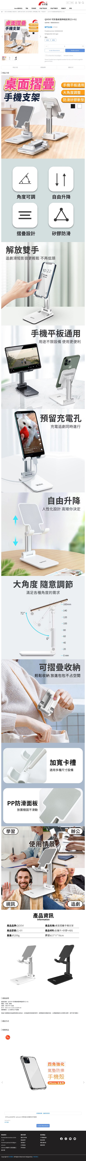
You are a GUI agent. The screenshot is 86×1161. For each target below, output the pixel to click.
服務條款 (42, 1145)
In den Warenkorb (54, 50)
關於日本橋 (24, 1137)
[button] (40, 37)
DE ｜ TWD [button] (70, 2)
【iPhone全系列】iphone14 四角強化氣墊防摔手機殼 (21, 1117)
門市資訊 (23, 1147)
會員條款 (42, 1140)
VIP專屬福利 (43, 1137)
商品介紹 (15, 67)
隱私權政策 (43, 1142)
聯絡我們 (23, 1140)
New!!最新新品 (18, 8)
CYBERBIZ (35, 1157)
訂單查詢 (23, 1145)
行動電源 (33, 8)
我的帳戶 (23, 1142)
